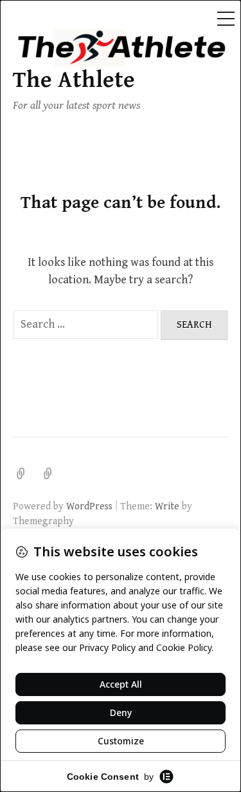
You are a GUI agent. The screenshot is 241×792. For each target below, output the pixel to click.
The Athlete (74, 80)
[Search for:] (87, 324)
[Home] (48, 473)
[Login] (21, 473)
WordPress (89, 506)
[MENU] (225, 19)
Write (167, 506)
